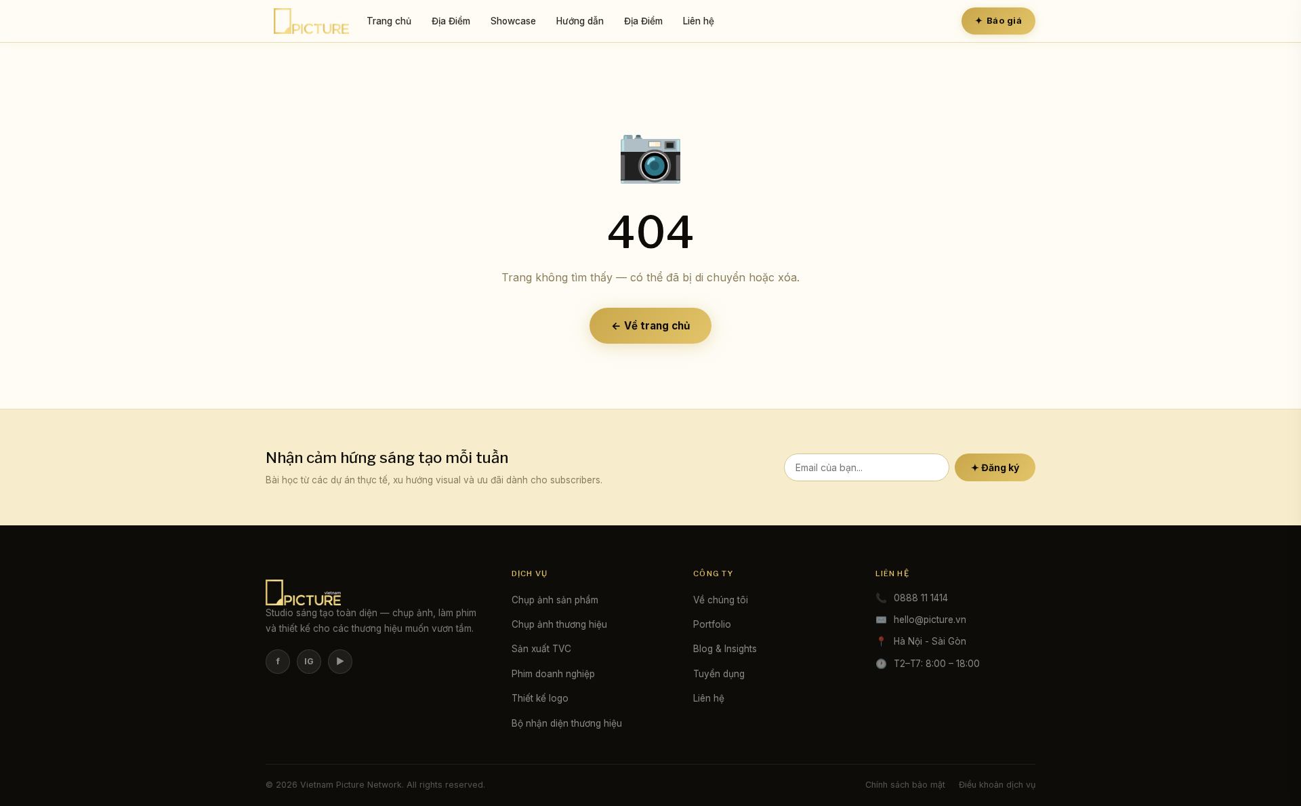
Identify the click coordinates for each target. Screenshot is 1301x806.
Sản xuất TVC (541, 648)
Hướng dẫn (580, 21)
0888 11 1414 (921, 597)
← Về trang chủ (650, 325)
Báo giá (998, 20)
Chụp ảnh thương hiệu (559, 624)
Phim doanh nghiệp (553, 673)
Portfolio (712, 624)
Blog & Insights (725, 648)
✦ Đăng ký (995, 467)
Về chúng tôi (720, 600)
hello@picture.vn (930, 619)
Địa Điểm (451, 21)
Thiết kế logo (540, 698)
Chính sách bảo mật (905, 785)
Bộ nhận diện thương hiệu (567, 723)
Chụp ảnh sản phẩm (555, 600)
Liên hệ (698, 21)
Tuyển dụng (719, 673)
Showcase (513, 21)
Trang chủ (389, 21)
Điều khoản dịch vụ (997, 785)
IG (309, 661)
